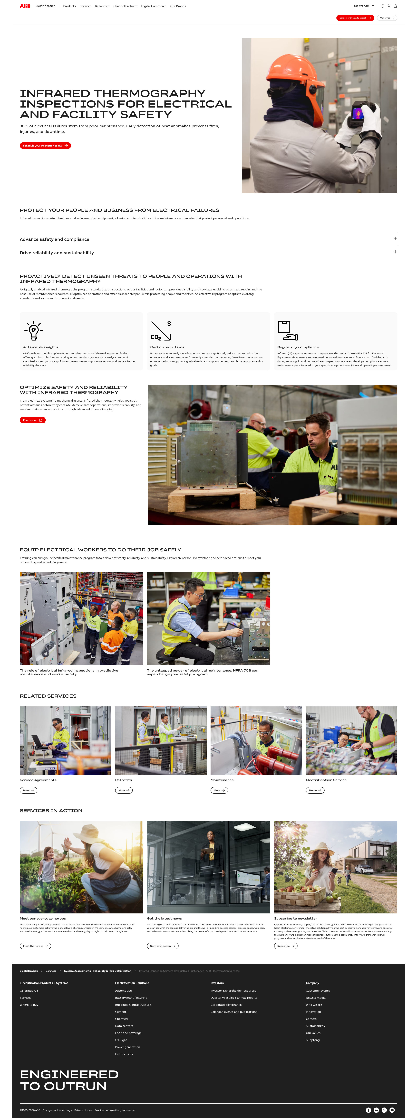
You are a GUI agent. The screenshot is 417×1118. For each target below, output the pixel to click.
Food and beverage (128, 1033)
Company (312, 983)
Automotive (123, 990)
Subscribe (283, 946)
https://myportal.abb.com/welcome (395, 6)
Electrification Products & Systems (44, 983)
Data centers (124, 1026)
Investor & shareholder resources (233, 990)
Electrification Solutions (132, 983)
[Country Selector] (382, 6)
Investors (217, 983)
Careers (311, 1019)
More (26, 790)
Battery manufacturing (131, 997)
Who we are (314, 1005)
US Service (385, 18)
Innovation (313, 1012)
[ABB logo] (25, 6)
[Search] (389, 6)
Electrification (29, 970)
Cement (120, 1012)
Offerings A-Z (29, 990)
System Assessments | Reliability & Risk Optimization (97, 970)
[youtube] (392, 1110)
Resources (102, 6)
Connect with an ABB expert (353, 18)
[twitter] (384, 1110)
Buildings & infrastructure (133, 1005)
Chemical (121, 1019)
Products (69, 6)
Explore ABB (361, 5)
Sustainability (315, 1026)
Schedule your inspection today (42, 145)
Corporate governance (226, 1005)
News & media (316, 997)
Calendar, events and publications (234, 1012)
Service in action (160, 946)
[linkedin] (376, 1110)
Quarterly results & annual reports (234, 997)
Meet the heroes (33, 946)
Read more (30, 420)
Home (313, 790)
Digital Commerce (153, 6)
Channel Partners (125, 6)
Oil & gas (121, 1040)
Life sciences (124, 1054)
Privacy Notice (83, 1110)
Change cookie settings (57, 1110)
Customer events (318, 990)
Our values (313, 1033)
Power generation (127, 1047)
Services (85, 6)
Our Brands (178, 6)
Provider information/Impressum (115, 1110)
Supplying (313, 1040)
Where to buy (29, 1005)
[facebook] (368, 1110)
